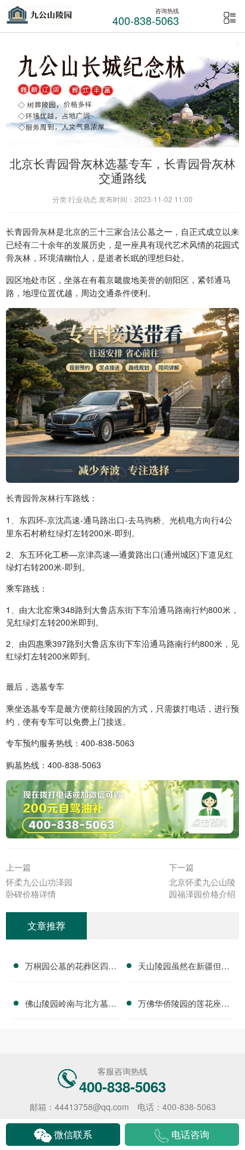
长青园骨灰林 (31, 231)
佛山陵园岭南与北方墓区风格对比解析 (71, 1005)
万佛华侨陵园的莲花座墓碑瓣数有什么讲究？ (184, 1005)
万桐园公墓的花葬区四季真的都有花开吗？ (71, 967)
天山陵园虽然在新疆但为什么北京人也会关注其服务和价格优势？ (184, 967)
